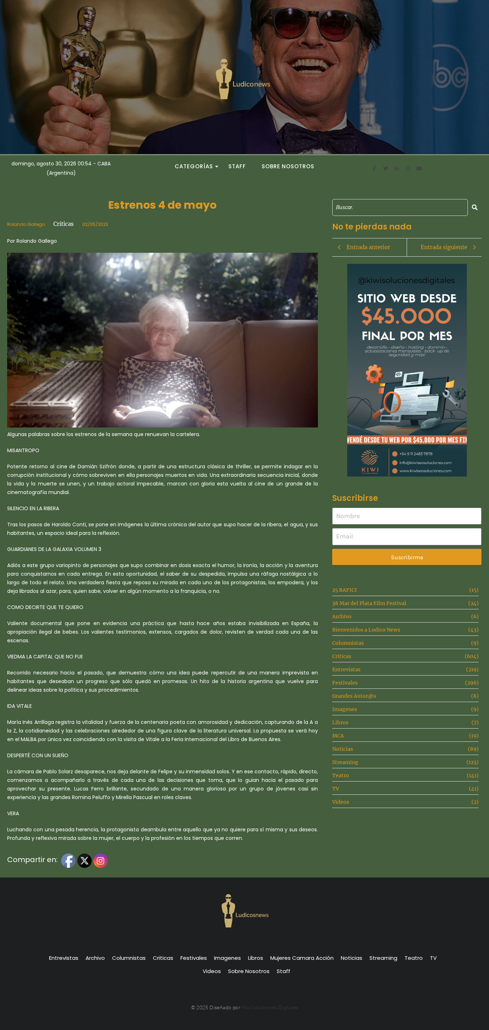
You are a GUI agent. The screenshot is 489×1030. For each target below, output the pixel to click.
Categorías (194, 166)
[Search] (474, 207)
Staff (237, 166)
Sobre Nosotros (288, 166)
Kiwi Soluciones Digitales (270, 1007)
